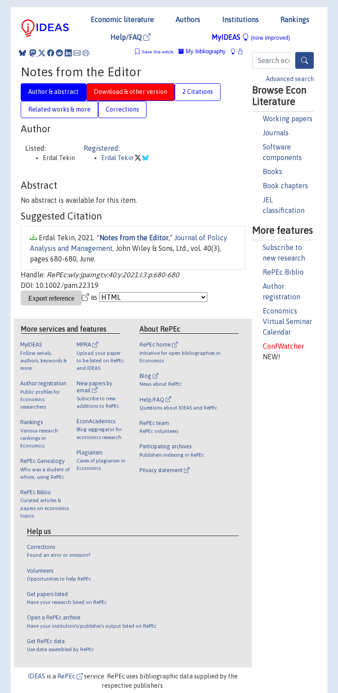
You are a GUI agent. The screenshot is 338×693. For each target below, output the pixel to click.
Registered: (102, 148)
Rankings (294, 19)
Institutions (240, 19)
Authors (188, 19)
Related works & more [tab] (59, 109)
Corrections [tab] (122, 109)
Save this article (158, 51)
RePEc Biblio (283, 272)
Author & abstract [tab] (53, 91)
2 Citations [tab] (197, 91)
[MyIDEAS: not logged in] (235, 51)
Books (272, 171)
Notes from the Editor (134, 238)
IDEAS (36, 676)
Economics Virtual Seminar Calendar (287, 321)
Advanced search (290, 78)
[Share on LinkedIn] (68, 53)
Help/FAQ (126, 37)
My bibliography (205, 51)
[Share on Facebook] (50, 53)
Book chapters (285, 186)
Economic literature (122, 19)
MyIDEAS (251, 37)
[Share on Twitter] (41, 53)
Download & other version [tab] (130, 91)
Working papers (287, 119)
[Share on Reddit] (59, 53)
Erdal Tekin (118, 157)
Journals (276, 133)
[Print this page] (85, 53)
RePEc (67, 676)
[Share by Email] (77, 53)
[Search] (304, 60)
